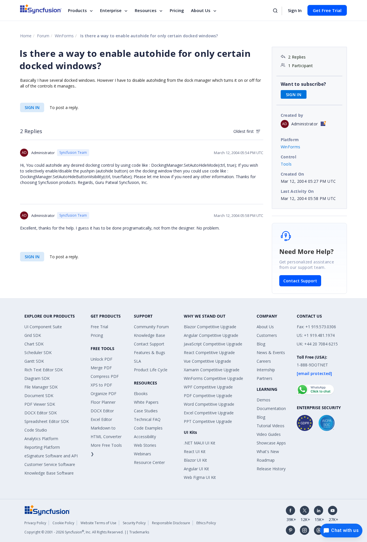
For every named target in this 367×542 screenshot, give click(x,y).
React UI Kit (195, 451)
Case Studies (146, 410)
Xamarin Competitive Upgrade (211, 369)
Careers (264, 361)
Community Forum (151, 326)
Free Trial (99, 326)
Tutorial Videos (270, 425)
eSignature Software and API (51, 456)
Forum (43, 35)
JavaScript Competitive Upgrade (213, 344)
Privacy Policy (35, 522)
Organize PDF (103, 393)
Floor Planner (103, 402)
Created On (292, 174)
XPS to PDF (101, 385)
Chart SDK (34, 344)
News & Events (271, 352)
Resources (146, 10)
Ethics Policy (206, 522)
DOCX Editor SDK (40, 412)
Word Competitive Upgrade (209, 404)
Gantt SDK (34, 361)
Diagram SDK (37, 378)
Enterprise (111, 10)
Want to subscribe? (303, 84)
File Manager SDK (41, 387)
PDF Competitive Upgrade (208, 395)
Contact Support (300, 280)
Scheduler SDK (38, 352)
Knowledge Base (149, 335)
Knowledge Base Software (49, 473)
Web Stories (145, 445)
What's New (268, 451)
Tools (286, 164)
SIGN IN (32, 107)
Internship (266, 369)
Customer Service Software (49, 464)
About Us (200, 10)
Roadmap (266, 460)
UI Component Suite (43, 326)
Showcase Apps (271, 443)
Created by (292, 115)
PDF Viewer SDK (39, 404)
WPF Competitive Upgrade (208, 387)
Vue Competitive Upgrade (207, 361)
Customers (267, 335)
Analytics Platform (41, 438)
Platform (290, 139)
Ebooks (141, 393)
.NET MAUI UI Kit (199, 443)
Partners (264, 378)
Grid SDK (32, 335)
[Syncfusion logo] (41, 8)
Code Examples (148, 428)
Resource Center (149, 462)
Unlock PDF (101, 359)
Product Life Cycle (150, 369)
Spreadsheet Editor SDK (46, 421)
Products (77, 10)
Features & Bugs (149, 352)
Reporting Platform (42, 447)
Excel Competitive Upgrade (209, 412)
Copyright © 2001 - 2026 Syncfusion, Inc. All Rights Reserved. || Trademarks (86, 532)
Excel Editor (101, 419)
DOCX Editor (102, 410)
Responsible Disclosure (171, 522)
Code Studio (35, 430)
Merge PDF (101, 367)
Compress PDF (105, 376)
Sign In (295, 10)
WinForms (64, 35)
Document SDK (38, 395)
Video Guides (269, 434)
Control (288, 157)
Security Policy (134, 522)
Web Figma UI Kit (200, 477)
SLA (137, 361)
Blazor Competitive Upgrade (210, 326)
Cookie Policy (63, 522)
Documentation (271, 408)
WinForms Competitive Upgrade (213, 378)
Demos (263, 400)
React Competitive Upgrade (209, 352)
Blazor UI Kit (195, 460)
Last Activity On (297, 191)
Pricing (177, 10)
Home (26, 35)
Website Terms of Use (98, 522)
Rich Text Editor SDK (43, 369)
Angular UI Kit (196, 468)
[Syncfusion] (47, 509)
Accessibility (145, 436)
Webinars (142, 453)
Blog (261, 344)
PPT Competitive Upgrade (208, 421)
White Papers (146, 402)
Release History (271, 468)
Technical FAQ (147, 419)
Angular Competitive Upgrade (211, 335)
